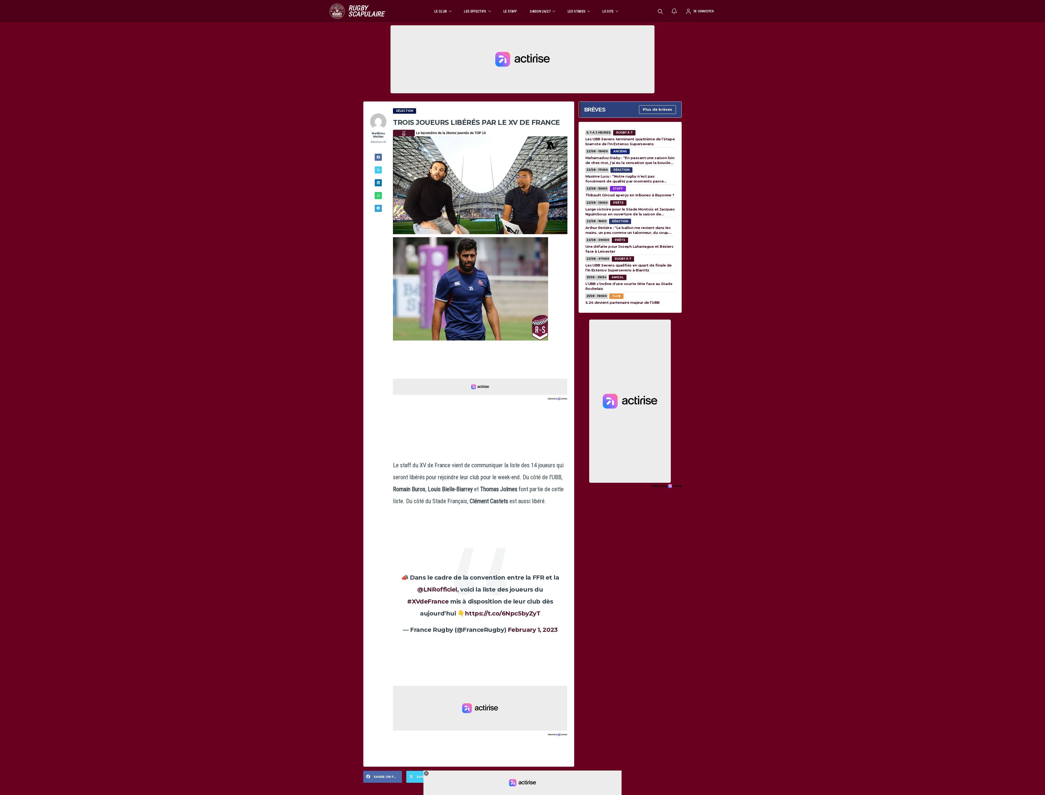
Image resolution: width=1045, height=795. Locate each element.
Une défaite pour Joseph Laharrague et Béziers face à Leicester (629, 248)
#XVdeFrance (427, 601)
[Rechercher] (660, 11)
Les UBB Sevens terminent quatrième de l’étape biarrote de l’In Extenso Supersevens (630, 141)
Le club (440, 11)
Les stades (576, 11)
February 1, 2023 (533, 629)
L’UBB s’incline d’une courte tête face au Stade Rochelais (628, 286)
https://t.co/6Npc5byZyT (502, 613)
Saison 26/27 (540, 11)
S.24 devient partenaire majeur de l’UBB (622, 302)
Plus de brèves (657, 109)
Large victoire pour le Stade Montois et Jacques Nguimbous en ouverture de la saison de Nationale (630, 211)
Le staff (510, 11)
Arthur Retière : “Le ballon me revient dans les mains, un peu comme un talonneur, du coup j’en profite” (628, 230)
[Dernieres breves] (674, 11)
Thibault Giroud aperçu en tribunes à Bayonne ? (629, 195)
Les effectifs (475, 11)
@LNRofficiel (437, 589)
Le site (608, 11)
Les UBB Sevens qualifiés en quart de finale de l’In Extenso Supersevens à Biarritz (628, 267)
